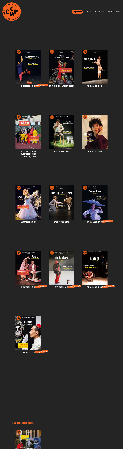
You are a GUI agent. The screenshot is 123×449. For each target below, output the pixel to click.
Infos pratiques (99, 11)
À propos (109, 11)
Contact (117, 11)
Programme (77, 11)
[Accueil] (11, 11)
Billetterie (88, 11)
